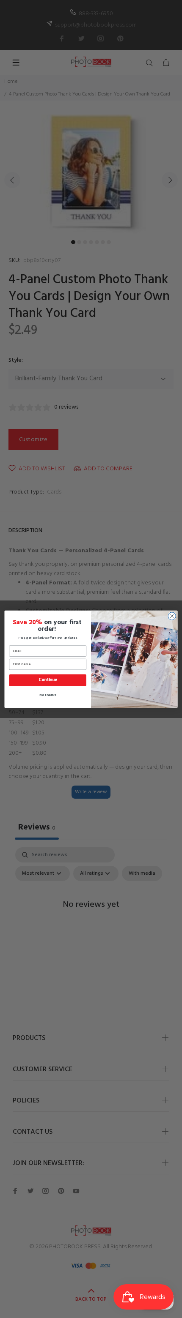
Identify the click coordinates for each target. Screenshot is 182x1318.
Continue (48, 680)
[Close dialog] (172, 615)
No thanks (47, 695)
